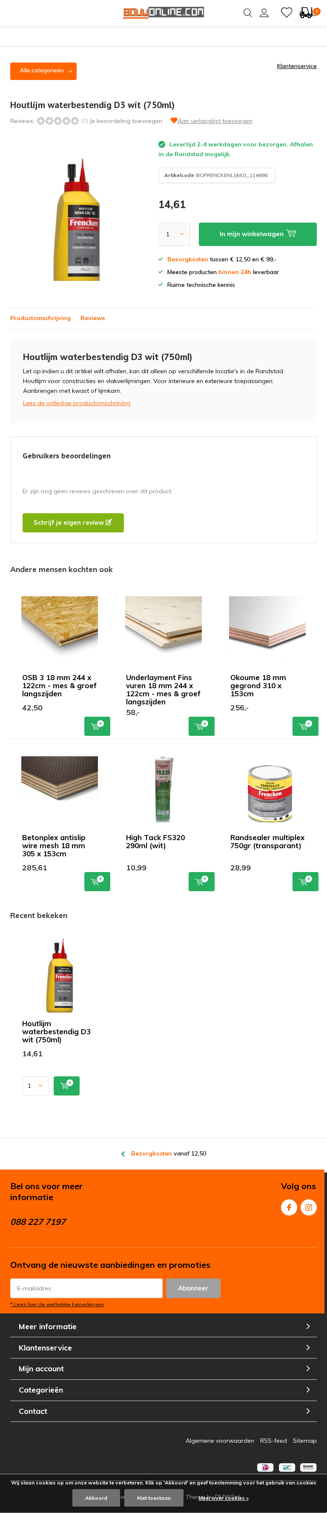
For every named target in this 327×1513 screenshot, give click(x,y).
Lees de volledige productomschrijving (76, 403)
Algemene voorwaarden (220, 1440)
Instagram (309, 1207)
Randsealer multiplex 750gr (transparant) (267, 841)
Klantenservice (297, 66)
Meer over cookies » (223, 1498)
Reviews (92, 318)
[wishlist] (286, 13)
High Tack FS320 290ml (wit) (155, 841)
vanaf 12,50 (168, 1153)
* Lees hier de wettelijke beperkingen (57, 1304)
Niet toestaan (154, 1498)
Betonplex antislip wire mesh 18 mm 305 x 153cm (54, 845)
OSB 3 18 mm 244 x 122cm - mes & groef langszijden (59, 685)
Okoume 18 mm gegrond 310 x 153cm (258, 685)
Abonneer (193, 1288)
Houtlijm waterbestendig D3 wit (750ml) (56, 1031)
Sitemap (305, 1440)
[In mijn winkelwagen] (67, 1085)
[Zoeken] (248, 13)
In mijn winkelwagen (97, 726)
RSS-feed (273, 1440)
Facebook (289, 1207)
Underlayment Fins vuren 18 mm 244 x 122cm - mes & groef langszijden (163, 689)
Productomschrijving (40, 318)
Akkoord (96, 1498)
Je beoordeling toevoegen (125, 121)
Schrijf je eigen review (70, 522)
